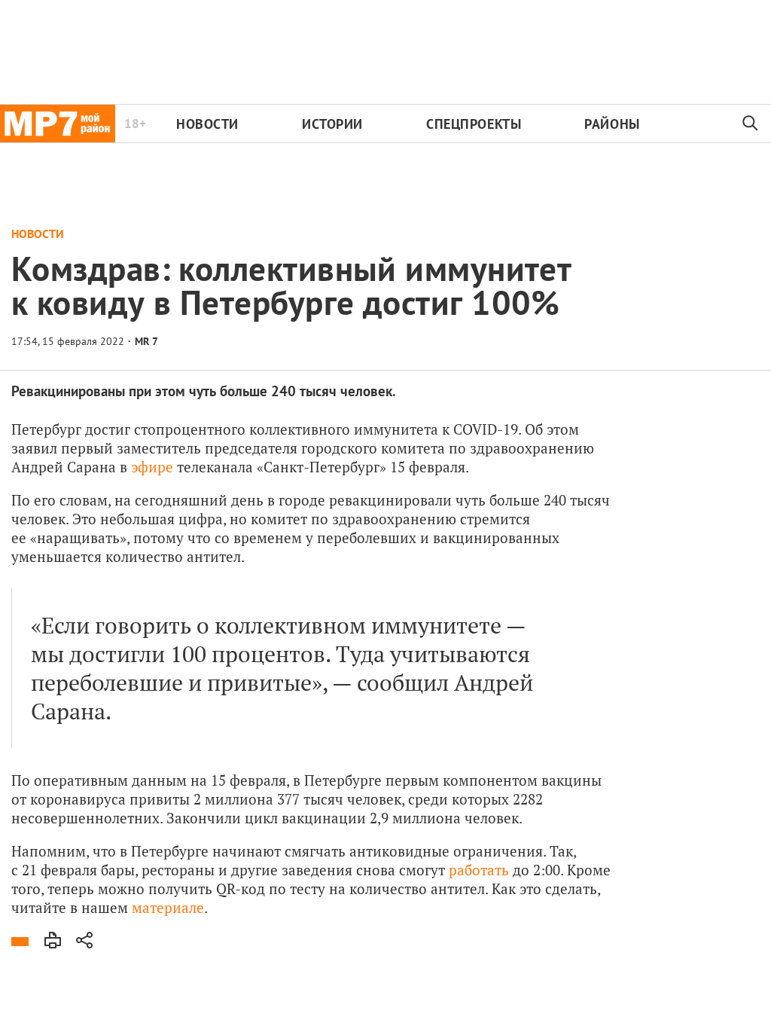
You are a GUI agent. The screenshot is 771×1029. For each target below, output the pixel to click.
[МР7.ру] (57, 123)
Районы (611, 124)
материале (168, 907)
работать (479, 869)
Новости (207, 124)
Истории (332, 124)
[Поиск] (750, 123)
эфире (152, 466)
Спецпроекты (473, 124)
